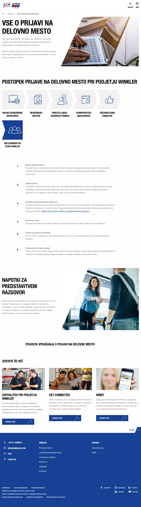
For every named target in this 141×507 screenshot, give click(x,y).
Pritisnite (42, 471)
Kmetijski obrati (45, 448)
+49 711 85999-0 (15, 442)
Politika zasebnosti (21, 488)
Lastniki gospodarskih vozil (50, 453)
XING (94, 453)
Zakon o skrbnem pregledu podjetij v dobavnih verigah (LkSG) (24, 494)
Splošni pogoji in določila (55, 497)
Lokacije (12, 459)
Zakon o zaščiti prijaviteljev (12, 497)
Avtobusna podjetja (47, 457)
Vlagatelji (43, 467)
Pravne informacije (38, 488)
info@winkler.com (17, 448)
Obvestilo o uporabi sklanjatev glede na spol (18, 491)
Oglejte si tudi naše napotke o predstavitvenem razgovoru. (65, 211)
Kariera (95, 442)
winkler (43, 442)
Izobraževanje (98, 448)
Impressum (6, 488)
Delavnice (43, 462)
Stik (10, 453)
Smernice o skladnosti (34, 497)
